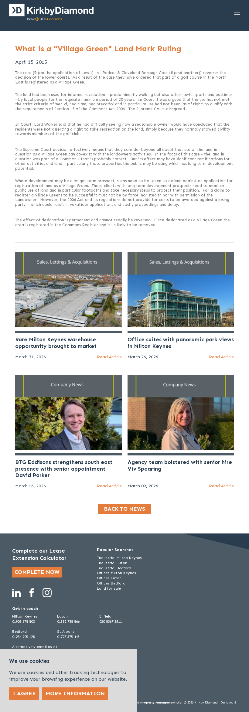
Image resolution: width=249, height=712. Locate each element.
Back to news (124, 509)
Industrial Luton (112, 563)
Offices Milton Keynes (116, 573)
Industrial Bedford (114, 568)
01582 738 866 (68, 621)
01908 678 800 (23, 621)
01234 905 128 (23, 637)
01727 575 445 (68, 637)
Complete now (37, 572)
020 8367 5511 (110, 621)
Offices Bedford (111, 583)
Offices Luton (109, 578)
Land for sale (109, 588)
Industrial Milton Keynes (119, 558)
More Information (75, 693)
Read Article (109, 356)
